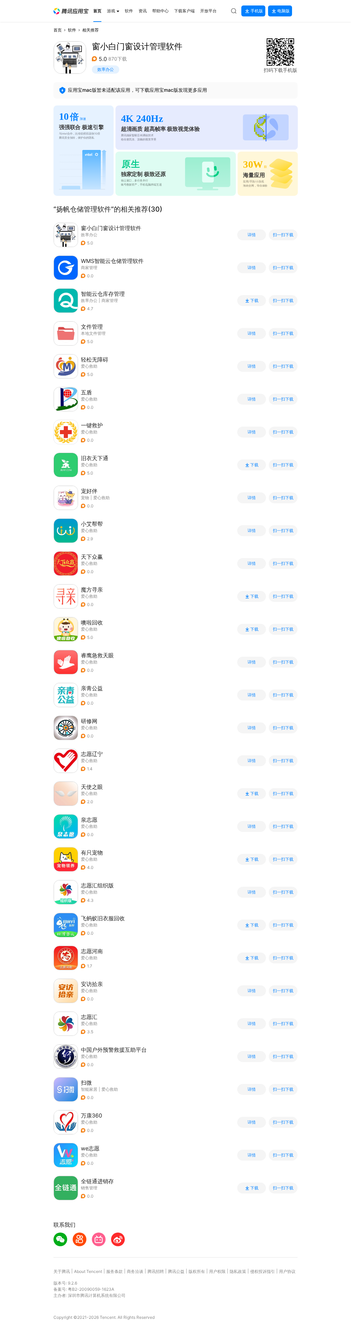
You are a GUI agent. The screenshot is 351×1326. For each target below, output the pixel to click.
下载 (254, 300)
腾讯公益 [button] (176, 1271)
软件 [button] (72, 30)
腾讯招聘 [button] (155, 1271)
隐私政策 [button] (238, 1271)
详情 (251, 234)
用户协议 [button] (287, 1271)
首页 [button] (57, 30)
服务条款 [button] (114, 1271)
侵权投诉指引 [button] (262, 1271)
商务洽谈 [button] (135, 1271)
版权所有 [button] (197, 1271)
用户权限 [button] (217, 1271)
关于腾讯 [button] (61, 1271)
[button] (70, 11)
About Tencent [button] (88, 1271)
